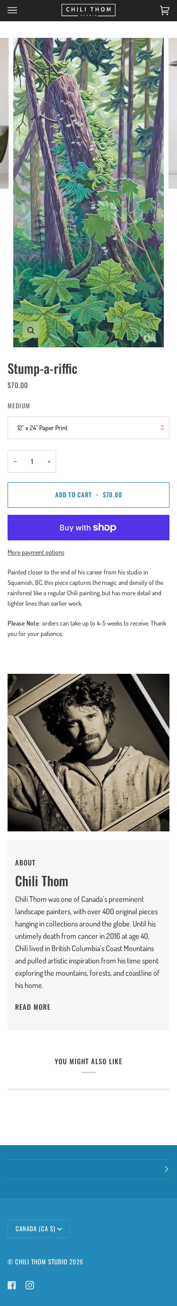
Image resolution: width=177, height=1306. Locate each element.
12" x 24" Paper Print (42, 428)
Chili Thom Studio (41, 1261)
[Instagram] (29, 1285)
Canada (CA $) (35, 1228)
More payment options (36, 552)
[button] (88, 1169)
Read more (33, 1007)
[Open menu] (22, 10)
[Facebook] (12, 1285)
